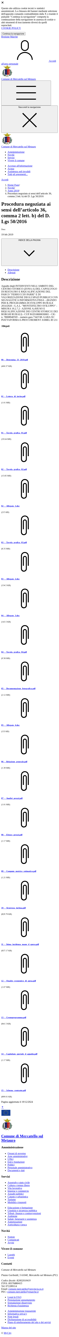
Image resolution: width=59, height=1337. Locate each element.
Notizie (11, 1237)
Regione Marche (9, 36)
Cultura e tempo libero (19, 1185)
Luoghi (11, 1254)
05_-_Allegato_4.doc (10, 725)
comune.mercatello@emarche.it (23, 1291)
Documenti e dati (16, 1170)
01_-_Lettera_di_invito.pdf (13, 396)
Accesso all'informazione (20, 165)
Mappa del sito (8, 1327)
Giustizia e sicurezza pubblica (22, 1210)
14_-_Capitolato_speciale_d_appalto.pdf (19, 1054)
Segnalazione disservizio (20, 1302)
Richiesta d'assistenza (18, 1305)
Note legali (13, 1316)
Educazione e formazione (20, 1207)
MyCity (7, 1333)
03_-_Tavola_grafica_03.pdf (14, 542)
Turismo (12, 1199)
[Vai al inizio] (2, 1107)
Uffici (10, 1159)
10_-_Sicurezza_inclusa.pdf (13, 908)
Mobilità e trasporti (17, 1202)
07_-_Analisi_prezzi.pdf (11, 798)
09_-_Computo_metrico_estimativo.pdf (18, 871)
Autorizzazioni (15, 1221)
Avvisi (11, 1242)
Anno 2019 (13, 190)
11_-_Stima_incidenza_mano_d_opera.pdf (20, 944)
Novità (11, 187)
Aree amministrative (18, 1156)
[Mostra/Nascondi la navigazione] (26, 93)
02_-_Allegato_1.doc (10, 506)
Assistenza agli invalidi (19, 171)
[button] (16, 152)
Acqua (11, 168)
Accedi (4, 179)
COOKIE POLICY (11, 28)
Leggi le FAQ (14, 1297)
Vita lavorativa (15, 1188)
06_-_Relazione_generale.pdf (14, 761)
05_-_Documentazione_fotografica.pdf (18, 688)
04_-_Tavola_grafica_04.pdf (14, 652)
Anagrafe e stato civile (19, 1182)
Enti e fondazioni (16, 1162)
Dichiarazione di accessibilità (22, 1319)
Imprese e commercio (18, 1191)
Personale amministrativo (20, 1167)
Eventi (11, 1257)
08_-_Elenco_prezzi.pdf (11, 835)
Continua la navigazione (13, 34)
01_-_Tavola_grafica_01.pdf (14, 433)
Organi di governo (17, 1153)
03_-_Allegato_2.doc (10, 579)
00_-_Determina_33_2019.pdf (14, 360)
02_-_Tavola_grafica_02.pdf (14, 469)
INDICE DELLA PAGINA (29, 240)
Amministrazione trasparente (22, 1311)
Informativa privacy (17, 1313)
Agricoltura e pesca (17, 1224)
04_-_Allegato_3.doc (10, 615)
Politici (11, 1164)
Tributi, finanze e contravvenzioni (24, 1213)
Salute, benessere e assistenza (22, 1219)
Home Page (13, 185)
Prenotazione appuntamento (21, 1300)
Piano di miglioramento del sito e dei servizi (29, 1322)
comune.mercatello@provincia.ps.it (25, 1289)
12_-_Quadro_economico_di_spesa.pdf (18, 981)
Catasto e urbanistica (18, 1196)
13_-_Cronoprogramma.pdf (13, 1017)
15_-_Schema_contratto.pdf (13, 1090)
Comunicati (13, 1239)
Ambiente (12, 1216)
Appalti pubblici (16, 1193)
